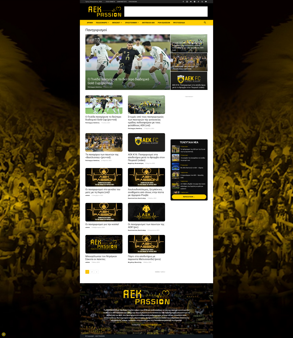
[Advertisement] (166, 11)
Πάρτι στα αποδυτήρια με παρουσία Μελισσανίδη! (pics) (144, 258)
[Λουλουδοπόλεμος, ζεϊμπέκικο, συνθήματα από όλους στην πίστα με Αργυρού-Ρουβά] (146, 177)
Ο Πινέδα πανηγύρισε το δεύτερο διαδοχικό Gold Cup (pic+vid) (103, 118)
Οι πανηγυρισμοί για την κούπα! (102, 224)
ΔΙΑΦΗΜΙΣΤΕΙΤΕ (122, 1)
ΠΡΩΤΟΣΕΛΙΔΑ (179, 23)
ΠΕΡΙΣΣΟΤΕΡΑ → (189, 197)
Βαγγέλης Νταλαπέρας (136, 163)
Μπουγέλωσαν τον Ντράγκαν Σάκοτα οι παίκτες (101, 258)
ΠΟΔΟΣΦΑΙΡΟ (101, 23)
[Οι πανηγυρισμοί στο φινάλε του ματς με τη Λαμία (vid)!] (103, 177)
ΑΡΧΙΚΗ (90, 23)
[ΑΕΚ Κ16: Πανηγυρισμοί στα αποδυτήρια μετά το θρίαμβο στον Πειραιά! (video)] (189, 81)
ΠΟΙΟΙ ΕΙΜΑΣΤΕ (110, 1)
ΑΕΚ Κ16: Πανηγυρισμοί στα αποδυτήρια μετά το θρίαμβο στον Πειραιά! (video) (146, 157)
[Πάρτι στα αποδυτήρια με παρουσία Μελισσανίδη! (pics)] (146, 244)
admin (87, 195)
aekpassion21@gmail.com (151, 325)
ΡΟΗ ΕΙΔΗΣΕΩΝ (164, 23)
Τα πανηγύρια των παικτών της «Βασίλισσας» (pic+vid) (102, 156)
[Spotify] (194, 1)
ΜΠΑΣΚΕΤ (116, 23)
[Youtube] (206, 1)
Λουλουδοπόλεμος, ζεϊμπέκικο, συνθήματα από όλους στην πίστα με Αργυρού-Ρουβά (146, 192)
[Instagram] (187, 1)
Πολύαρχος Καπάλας (95, 87)
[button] (205, 23)
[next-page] (97, 272)
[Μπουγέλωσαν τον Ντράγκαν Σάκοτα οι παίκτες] (103, 244)
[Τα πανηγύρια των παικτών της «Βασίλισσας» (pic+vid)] (189, 62)
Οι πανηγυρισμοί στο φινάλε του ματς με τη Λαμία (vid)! (102, 191)
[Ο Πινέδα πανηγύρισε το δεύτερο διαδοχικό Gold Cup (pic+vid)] (127, 62)
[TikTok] (198, 1)
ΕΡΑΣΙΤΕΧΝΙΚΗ (131, 23)
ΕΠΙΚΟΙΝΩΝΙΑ (133, 1)
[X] (202, 1)
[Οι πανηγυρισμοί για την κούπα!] (103, 212)
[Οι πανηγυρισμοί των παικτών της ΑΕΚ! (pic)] (146, 212)
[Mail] (191, 1)
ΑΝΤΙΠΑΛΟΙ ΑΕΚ (148, 23)
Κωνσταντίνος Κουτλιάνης (137, 198)
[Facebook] (183, 1)
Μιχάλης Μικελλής (135, 262)
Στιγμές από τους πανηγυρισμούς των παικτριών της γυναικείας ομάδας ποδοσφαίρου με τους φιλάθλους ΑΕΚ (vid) (146, 121)
